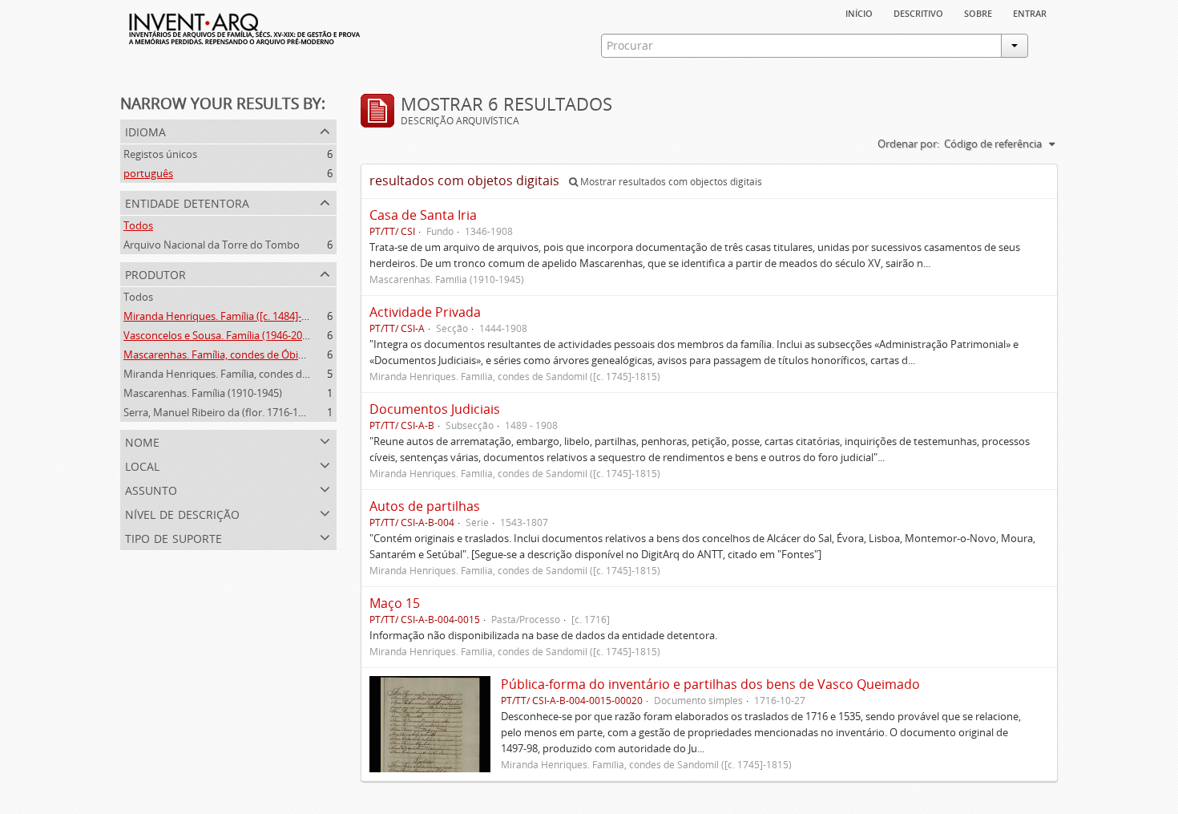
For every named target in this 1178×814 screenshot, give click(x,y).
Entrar (1030, 12)
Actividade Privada (425, 312)
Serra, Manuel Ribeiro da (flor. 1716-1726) (220, 412)
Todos (138, 225)
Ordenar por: (908, 143)
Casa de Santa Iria (423, 215)
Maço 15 (394, 603)
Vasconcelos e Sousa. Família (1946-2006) (220, 335)
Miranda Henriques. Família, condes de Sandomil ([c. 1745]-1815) (275, 374)
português (148, 173)
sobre (978, 12)
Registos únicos (160, 154)
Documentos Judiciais (434, 409)
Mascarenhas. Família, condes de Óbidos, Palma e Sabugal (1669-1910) (289, 354)
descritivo (918, 12)
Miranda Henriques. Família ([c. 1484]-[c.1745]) (232, 316)
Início (859, 12)
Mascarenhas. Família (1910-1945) (202, 393)
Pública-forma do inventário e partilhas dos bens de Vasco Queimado (710, 684)
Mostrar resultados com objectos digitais (670, 181)
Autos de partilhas (424, 506)
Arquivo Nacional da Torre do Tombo (211, 244)
